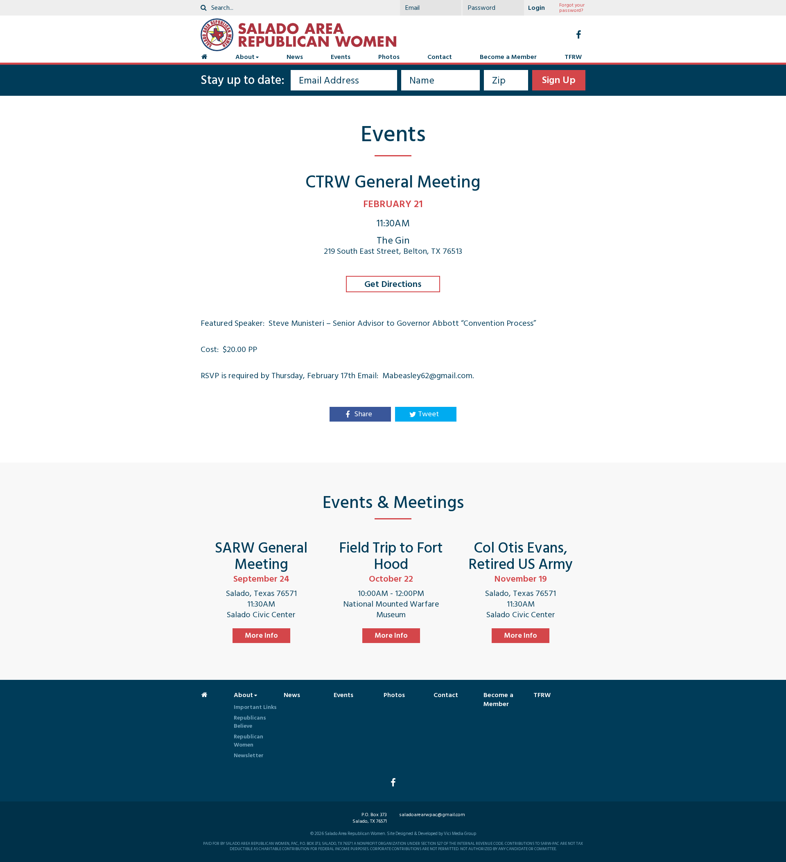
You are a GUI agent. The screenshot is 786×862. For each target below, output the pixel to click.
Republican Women (248, 740)
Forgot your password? (572, 7)
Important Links (255, 707)
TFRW (573, 57)
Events (340, 57)
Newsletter (249, 755)
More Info (261, 635)
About (245, 57)
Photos (389, 57)
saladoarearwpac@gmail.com (432, 815)
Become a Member (508, 57)
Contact (439, 57)
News (295, 57)
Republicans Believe (250, 722)
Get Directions (392, 284)
